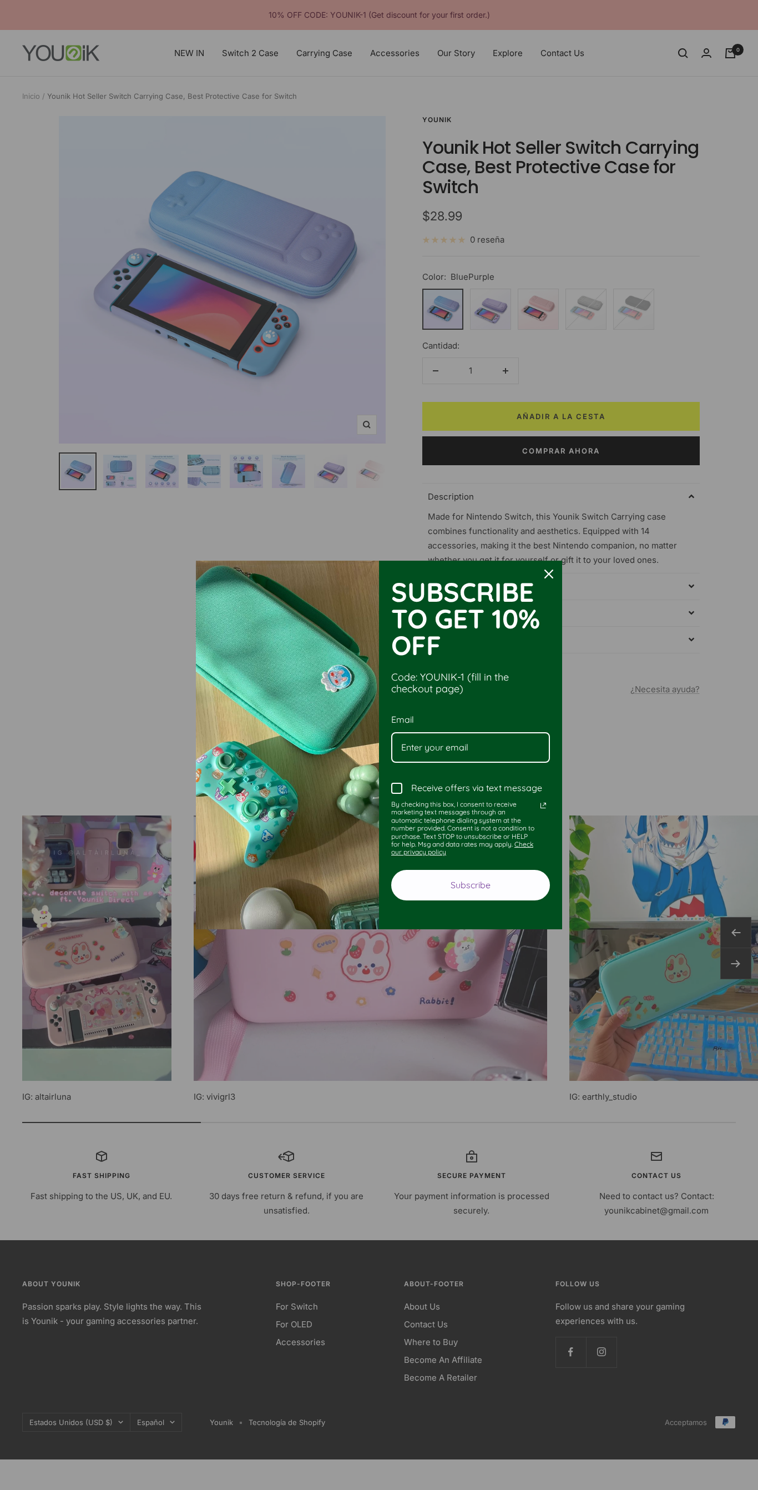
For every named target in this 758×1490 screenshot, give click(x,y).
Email (402, 719)
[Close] (548, 574)
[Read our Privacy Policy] (543, 805)
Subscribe (471, 884)
